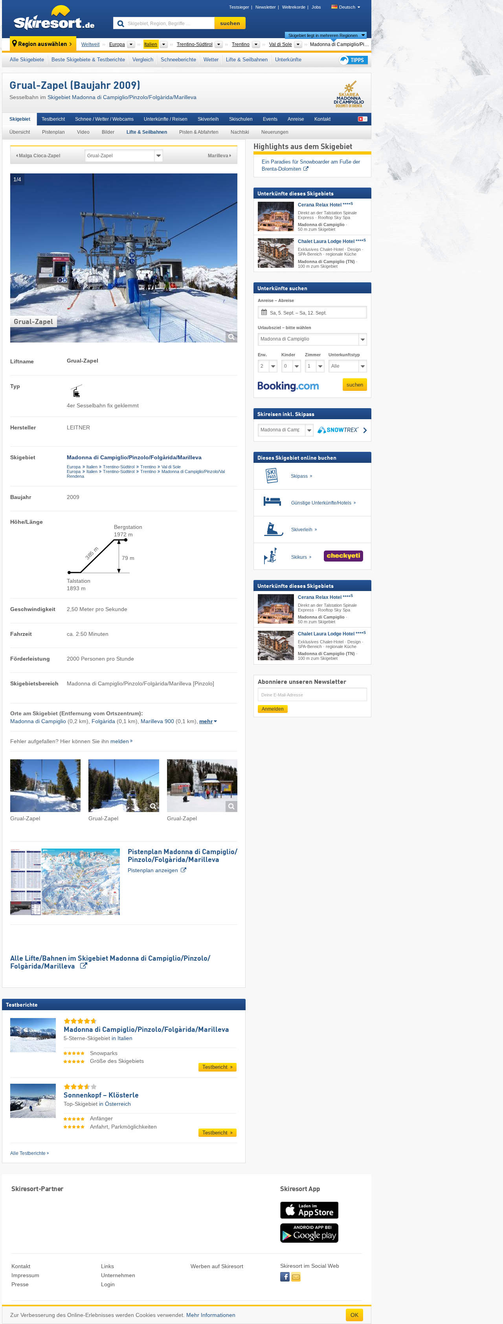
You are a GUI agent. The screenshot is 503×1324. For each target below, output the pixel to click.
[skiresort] (54, 19)
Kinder (288, 354)
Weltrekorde (293, 7)
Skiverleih (208, 119)
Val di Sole (171, 466)
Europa (74, 466)
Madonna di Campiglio (38, 721)
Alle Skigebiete (27, 60)
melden (119, 741)
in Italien (122, 1038)
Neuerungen (274, 132)
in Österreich (115, 1104)
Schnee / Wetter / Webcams (104, 119)
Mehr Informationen (210, 1315)
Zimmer (313, 354)
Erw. (262, 354)
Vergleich (142, 60)
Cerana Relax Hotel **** (325, 205)
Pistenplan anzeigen (182, 861)
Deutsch (347, 7)
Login (108, 1284)
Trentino (148, 466)
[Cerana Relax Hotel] (276, 216)
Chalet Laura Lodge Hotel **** (332, 241)
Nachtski (240, 132)
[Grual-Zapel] (45, 787)
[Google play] (309, 1241)
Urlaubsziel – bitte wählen (284, 327)
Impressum (25, 1275)
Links (107, 1266)
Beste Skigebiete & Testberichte (88, 60)
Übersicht (19, 132)
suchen (355, 385)
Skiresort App (300, 1189)
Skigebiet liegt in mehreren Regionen (323, 35)
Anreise (296, 119)
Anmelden (273, 709)
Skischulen (241, 119)
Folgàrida (103, 721)
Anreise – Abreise (276, 300)
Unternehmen (118, 1275)
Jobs (316, 7)
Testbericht (53, 119)
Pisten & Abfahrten (198, 132)
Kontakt (322, 119)
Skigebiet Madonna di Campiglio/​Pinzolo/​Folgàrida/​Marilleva (122, 97)
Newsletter (265, 7)
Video (83, 132)
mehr (206, 721)
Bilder (108, 132)
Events (270, 119)
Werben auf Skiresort (217, 1266)
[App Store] (309, 1219)
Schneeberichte (178, 60)
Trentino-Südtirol (118, 466)
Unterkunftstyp (344, 354)
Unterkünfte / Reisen (165, 119)
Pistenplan (53, 132)
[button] (288, 386)
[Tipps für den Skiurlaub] (352, 60)
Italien (91, 466)
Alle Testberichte (28, 1153)
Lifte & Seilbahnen (247, 60)
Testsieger (239, 7)
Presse (20, 1284)
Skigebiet (19, 119)
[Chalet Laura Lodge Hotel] (276, 253)
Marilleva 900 (157, 721)
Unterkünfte (288, 60)
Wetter (211, 60)
